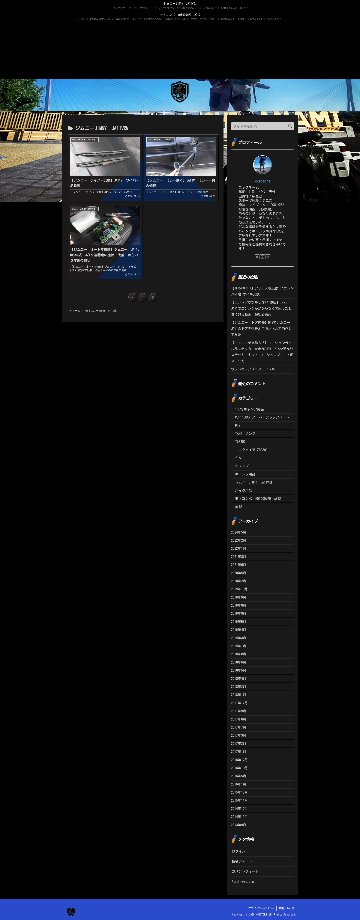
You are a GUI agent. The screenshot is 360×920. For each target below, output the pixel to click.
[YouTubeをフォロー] (268, 256)
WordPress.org (243, 881)
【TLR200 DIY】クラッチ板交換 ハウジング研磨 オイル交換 (262, 291)
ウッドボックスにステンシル (253, 369)
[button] (290, 126)
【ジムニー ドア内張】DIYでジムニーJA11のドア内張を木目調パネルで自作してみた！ (261, 328)
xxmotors (262, 181)
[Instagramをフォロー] (262, 256)
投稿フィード (242, 861)
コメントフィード (245, 871)
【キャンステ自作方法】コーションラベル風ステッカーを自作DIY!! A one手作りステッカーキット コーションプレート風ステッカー (262, 352)
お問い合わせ (286, 908)
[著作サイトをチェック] (257, 256)
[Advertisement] (180, 50)
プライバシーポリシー (261, 908)
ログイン (238, 851)
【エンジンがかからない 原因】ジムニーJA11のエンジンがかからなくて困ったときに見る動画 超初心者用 (262, 308)
